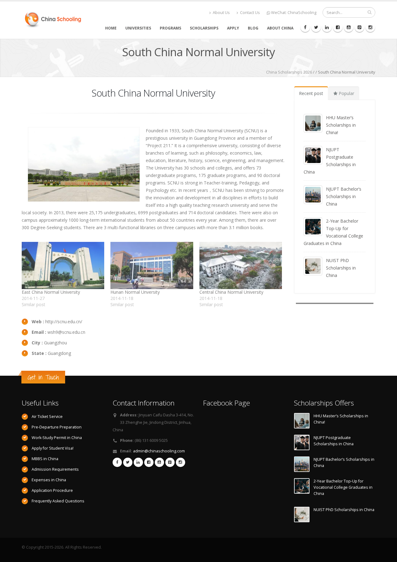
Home (111, 28)
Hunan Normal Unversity (135, 292)
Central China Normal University (231, 292)
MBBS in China (45, 458)
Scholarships (204, 28)
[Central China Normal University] (240, 265)
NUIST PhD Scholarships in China (341, 267)
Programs (170, 28)
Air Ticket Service (47, 416)
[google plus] (359, 27)
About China (280, 28)
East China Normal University (51, 292)
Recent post (311, 93)
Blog (253, 28)
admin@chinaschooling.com (159, 451)
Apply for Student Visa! (53, 448)
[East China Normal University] (63, 265)
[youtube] (348, 27)
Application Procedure (52, 490)
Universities (138, 28)
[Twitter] (316, 27)
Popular (345, 93)
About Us (221, 12)
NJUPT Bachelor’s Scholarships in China (343, 196)
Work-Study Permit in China (57, 437)
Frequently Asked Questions (58, 501)
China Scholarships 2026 (289, 72)
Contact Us (249, 12)
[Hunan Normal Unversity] (151, 265)
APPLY (233, 28)
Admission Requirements (55, 469)
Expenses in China (49, 480)
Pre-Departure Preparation (57, 427)
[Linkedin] (327, 27)
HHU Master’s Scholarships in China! (341, 125)
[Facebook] (305, 27)
